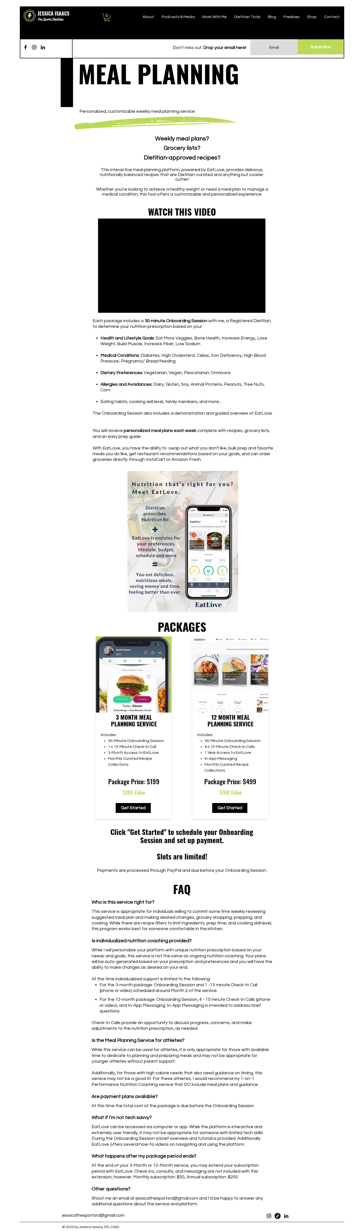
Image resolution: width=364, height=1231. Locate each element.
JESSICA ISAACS (53, 13)
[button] (107, 18)
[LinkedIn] (43, 47)
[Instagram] (34, 47)
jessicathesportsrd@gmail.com (167, 1198)
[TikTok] (278, 1216)
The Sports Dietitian (50, 19)
